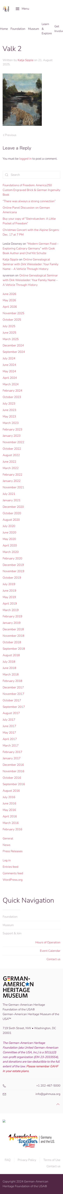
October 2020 (12, 513)
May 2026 (9, 300)
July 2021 (9, 494)
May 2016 (9, 810)
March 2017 (11, 745)
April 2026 (10, 307)
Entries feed (10, 867)
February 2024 (12, 391)
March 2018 (11, 674)
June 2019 (9, 591)
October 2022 (12, 449)
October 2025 (12, 320)
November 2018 (13, 636)
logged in (25, 159)
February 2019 (12, 616)
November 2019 (13, 571)
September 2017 (14, 707)
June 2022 (9, 462)
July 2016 (9, 797)
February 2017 (12, 752)
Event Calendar (50, 951)
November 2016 (13, 771)
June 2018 (9, 668)
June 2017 (9, 726)
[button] (22, 9)
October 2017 (12, 700)
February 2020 (12, 558)
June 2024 (9, 365)
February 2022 (12, 475)
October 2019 (12, 578)
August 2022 (11, 455)
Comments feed (13, 873)
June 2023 (9, 410)
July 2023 (9, 404)
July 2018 (9, 662)
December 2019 (13, 565)
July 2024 (9, 358)
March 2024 (11, 384)
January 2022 (11, 481)
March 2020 (11, 552)
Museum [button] (33, 29)
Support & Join (12, 933)
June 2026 (9, 294)
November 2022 (13, 442)
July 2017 (9, 720)
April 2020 (10, 545)
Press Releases (13, 851)
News (6, 845)
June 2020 (9, 532)
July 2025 (9, 326)
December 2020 (13, 507)
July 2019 (9, 584)
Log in (7, 860)
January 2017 (11, 758)
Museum (8, 925)
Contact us (53, 959)
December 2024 (13, 345)
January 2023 (11, 436)
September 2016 (14, 784)
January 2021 (11, 500)
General (8, 838)
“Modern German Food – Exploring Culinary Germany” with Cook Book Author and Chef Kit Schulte (31, 248)
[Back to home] (6, 9)
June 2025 (9, 333)
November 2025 (13, 313)
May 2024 (9, 371)
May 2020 (9, 539)
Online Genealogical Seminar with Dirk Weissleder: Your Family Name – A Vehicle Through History (30, 264)
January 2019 (11, 623)
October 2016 (12, 778)
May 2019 (9, 597)
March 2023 (11, 423)
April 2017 (10, 739)
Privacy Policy (27, 1160)
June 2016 (9, 803)
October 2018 (12, 642)
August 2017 (11, 713)
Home (4, 29)
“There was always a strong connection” (29, 201)
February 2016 (12, 829)
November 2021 (13, 487)
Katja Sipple (25, 60)
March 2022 (11, 468)
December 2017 (13, 687)
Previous (10, 135)
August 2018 (11, 655)
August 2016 (11, 791)
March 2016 (11, 823)
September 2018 (14, 649)
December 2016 (13, 765)
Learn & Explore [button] (47, 29)
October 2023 (12, 397)
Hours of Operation (47, 942)
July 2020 (9, 526)
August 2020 (11, 520)
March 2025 (11, 339)
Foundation (10, 917)
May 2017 (9, 733)
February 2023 (12, 429)
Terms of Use (51, 1160)
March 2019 (11, 610)
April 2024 (10, 378)
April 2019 (10, 604)
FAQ (7, 1160)
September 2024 (14, 352)
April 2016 (10, 816)
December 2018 (13, 629)
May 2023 (9, 416)
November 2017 (13, 694)
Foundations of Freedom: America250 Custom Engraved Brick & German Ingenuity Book (31, 190)
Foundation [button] (17, 29)
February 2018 (12, 681)
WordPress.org (13, 880)
